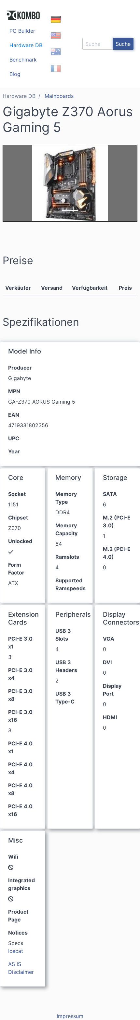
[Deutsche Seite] (55, 25)
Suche (123, 44)
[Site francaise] (55, 74)
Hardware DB (25, 45)
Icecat (15, 951)
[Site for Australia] (55, 57)
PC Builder (22, 30)
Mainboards (59, 96)
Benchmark (23, 59)
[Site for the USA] (55, 41)
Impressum (70, 1016)
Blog (15, 74)
